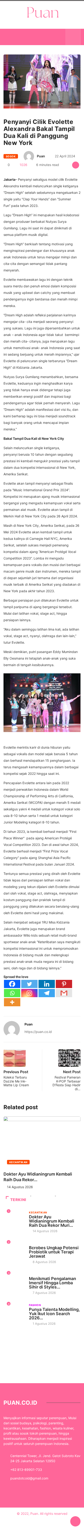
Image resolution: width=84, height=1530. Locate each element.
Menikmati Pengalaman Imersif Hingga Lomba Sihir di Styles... (52, 1282)
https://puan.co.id (38, 1032)
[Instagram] (29, 993)
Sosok (11, 156)
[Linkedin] (46, 984)
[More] (12, 1002)
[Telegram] (46, 993)
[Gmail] (64, 993)
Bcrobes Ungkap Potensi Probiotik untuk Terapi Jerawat (54, 1252)
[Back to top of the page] (75, 1521)
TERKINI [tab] (18, 1199)
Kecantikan (18, 1162)
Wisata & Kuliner (41, 1274)
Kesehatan (37, 1243)
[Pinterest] (64, 984)
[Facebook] (12, 984)
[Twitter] (29, 984)
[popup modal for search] (72, 37)
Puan (41, 156)
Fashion (35, 1305)
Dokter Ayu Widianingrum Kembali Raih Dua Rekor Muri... (51, 1221)
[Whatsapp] (12, 993)
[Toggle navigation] (11, 37)
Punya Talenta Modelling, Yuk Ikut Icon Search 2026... (54, 1313)
